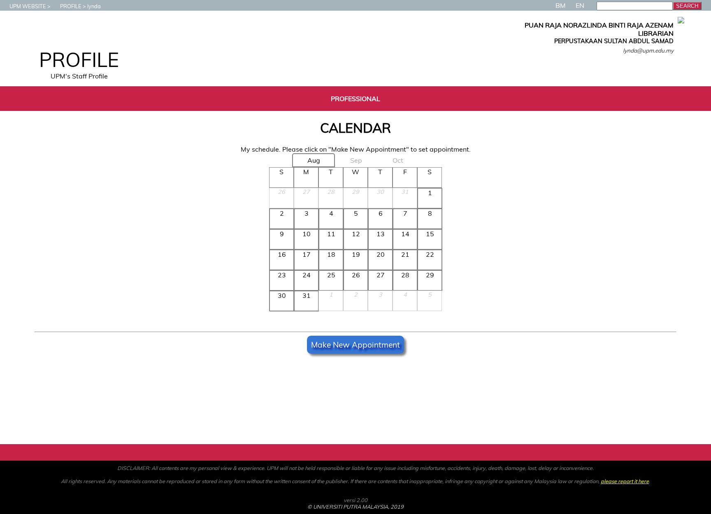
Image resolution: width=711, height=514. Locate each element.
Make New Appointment (355, 345)
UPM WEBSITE (27, 6)
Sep (356, 160)
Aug (313, 160)
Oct (398, 160)
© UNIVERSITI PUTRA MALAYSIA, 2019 (355, 506)
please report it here (625, 481)
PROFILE (70, 6)
